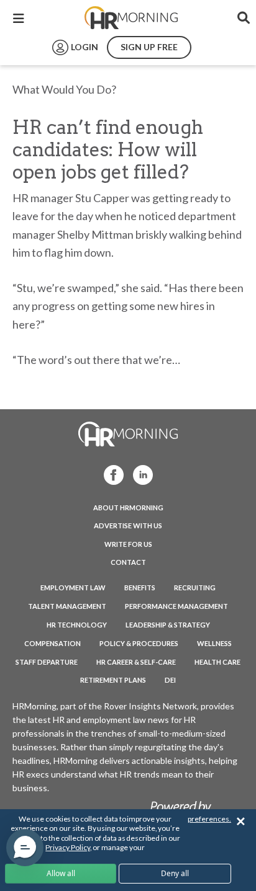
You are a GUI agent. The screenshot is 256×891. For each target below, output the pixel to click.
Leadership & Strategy (168, 625)
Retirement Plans (113, 680)
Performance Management (176, 606)
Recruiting (195, 587)
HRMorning (131, 18)
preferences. (209, 818)
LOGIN (84, 47)
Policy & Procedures (138, 643)
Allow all (61, 873)
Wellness (214, 643)
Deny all (175, 873)
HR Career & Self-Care (136, 662)
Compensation (52, 643)
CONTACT (128, 562)
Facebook (110, 474)
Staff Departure (47, 662)
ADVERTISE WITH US (128, 525)
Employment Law (73, 587)
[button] (24, 847)
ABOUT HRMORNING (128, 507)
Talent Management (67, 606)
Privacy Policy (67, 847)
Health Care (217, 662)
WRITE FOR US (128, 544)
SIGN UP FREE (149, 47)
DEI (170, 680)
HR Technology (77, 625)
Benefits (139, 587)
